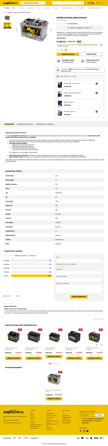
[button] (98, 3)
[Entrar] (100, 3)
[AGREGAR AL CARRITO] (91, 54)
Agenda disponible (92, 3)
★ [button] (57, 267)
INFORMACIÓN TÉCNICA (25, 124)
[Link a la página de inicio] (5, 12)
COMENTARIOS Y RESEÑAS (45, 124)
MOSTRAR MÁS (61, 38)
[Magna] (19, 438)
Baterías (10, 12)
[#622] (14, 438)
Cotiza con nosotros (91, 62)
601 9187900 (16, 420)
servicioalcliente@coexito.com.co (13, 422)
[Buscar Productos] (81, 3)
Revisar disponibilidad (67, 62)
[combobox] (68, 3)
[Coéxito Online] (25, 438)
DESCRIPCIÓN (9, 124)
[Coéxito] (34, 438)
